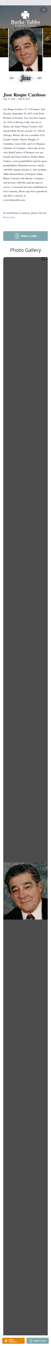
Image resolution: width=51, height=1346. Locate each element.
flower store (9, 217)
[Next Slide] (45, 891)
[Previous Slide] (6, 891)
